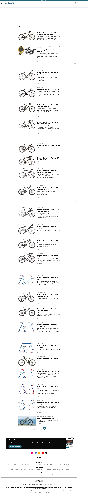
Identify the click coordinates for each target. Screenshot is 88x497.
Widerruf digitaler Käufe (66, 464)
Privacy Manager (47, 469)
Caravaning (27, 490)
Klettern (25, 464)
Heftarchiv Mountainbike (15, 475)
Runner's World (37, 492)
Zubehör (56, 6)
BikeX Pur (46, 464)
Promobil (31, 492)
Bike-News (10, 6)
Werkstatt (71, 6)
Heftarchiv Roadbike (26, 475)
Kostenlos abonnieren (14, 446)
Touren (60, 6)
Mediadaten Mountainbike (22, 459)
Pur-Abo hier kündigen (55, 464)
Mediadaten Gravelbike (58, 459)
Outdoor (72, 490)
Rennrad (24, 6)
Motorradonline (65, 490)
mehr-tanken (50, 490)
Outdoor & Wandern (17, 464)
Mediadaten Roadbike (34, 459)
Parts (51, 6)
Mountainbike (17, 6)
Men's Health (57, 490)
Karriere (67, 469)
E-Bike (29, 6)
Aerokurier (6, 490)
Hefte (42, 0)
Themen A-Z (39, 464)
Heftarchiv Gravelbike (49, 475)
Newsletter (3, 6)
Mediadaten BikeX (10, 459)
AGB (22, 469)
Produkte (46, 0)
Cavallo (33, 490)
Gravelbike (36, 6)
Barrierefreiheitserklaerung (58, 469)
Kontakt (11, 469)
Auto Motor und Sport (14, 490)
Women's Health (46, 492)
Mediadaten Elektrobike (45, 459)
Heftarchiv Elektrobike (37, 475)
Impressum (16, 469)
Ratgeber (65, 6)
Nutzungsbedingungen (29, 469)
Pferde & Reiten (31, 464)
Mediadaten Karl (68, 459)
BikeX (22, 490)
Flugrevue (38, 490)
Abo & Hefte (66, 475)
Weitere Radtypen (44, 6)
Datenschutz (39, 469)
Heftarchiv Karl (58, 475)
